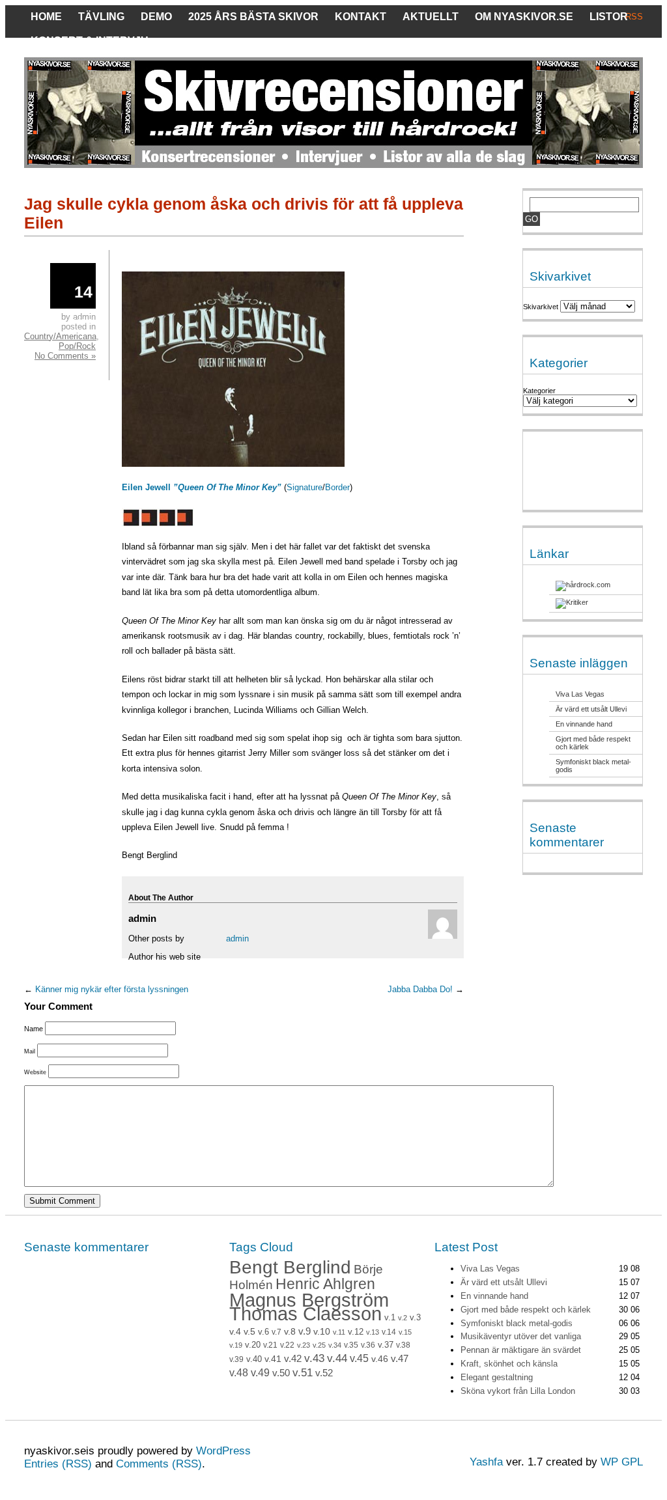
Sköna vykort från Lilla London (518, 1391)
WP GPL (622, 1462)
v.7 (276, 1332)
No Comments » (65, 356)
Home (46, 16)
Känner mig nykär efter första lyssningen (111, 989)
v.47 (399, 1359)
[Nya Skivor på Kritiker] (572, 602)
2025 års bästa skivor (253, 16)
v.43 (314, 1358)
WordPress (223, 1451)
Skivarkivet (540, 307)
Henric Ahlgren (325, 1284)
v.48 (238, 1372)
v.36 (368, 1345)
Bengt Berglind (290, 1267)
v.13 (372, 1332)
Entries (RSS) (58, 1464)
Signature (304, 487)
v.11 (339, 1332)
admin (237, 938)
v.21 (270, 1345)
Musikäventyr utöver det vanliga (521, 1336)
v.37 (385, 1345)
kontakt (360, 16)
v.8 (290, 1331)
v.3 (415, 1317)
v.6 (263, 1332)
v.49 (260, 1372)
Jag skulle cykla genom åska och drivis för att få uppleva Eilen (243, 213)
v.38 (403, 1345)
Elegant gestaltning (497, 1377)
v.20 (253, 1345)
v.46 (379, 1359)
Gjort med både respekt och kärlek (526, 1309)
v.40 (254, 1359)
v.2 (402, 1318)
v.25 (319, 1345)
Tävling (101, 16)
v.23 (303, 1345)
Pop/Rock (77, 346)
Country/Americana (60, 336)
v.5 (249, 1331)
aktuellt (431, 16)
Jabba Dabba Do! (420, 989)
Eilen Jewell (203, 487)
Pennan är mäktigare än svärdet (521, 1350)
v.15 (405, 1332)
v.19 (235, 1345)
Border (337, 487)
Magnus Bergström (309, 1300)
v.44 (337, 1358)
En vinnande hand (584, 724)
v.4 (235, 1331)
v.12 (355, 1332)
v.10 (321, 1332)
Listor (608, 16)
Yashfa (486, 1462)
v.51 (302, 1373)
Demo (156, 16)
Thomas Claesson (305, 1313)
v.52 (324, 1373)
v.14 (389, 1332)
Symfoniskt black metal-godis (517, 1323)
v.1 (389, 1317)
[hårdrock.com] (583, 585)
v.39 (236, 1359)
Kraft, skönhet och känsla (509, 1363)
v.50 (281, 1373)
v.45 (359, 1358)
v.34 (334, 1345)
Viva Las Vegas (580, 694)
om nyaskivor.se (524, 16)
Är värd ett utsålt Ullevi (591, 709)
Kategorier (539, 391)
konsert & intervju (90, 40)
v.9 (304, 1331)
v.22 (287, 1345)
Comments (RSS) (159, 1464)
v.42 (293, 1359)
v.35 (351, 1345)
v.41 (272, 1359)
